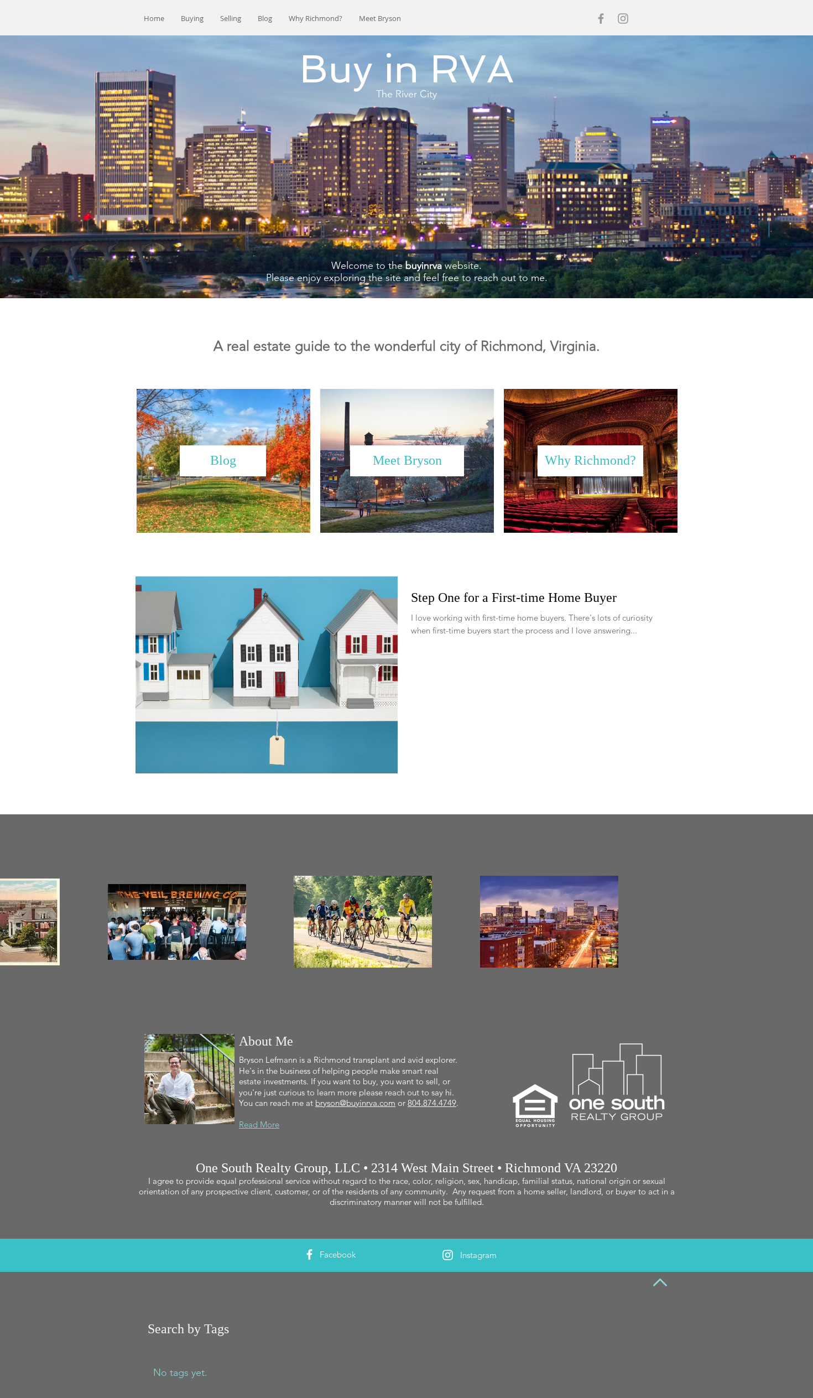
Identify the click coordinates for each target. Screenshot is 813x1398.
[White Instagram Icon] (448, 1255)
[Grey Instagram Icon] (623, 18)
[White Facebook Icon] (309, 1254)
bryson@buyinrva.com (355, 1103)
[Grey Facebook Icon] (601, 18)
